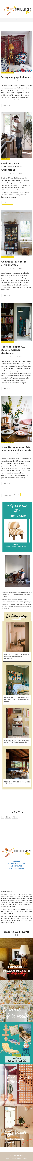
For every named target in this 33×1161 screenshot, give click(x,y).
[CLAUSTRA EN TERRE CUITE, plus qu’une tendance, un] (16, 1085)
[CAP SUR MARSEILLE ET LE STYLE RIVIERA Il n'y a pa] (16, 1126)
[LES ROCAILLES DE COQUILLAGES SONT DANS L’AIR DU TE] (16, 1001)
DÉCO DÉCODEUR (8, 72)
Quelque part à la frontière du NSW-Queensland (12, 166)
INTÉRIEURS (5, 158)
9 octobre (12, 80)
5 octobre (12, 454)
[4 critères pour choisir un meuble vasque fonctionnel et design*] (17, 723)
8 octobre (12, 173)
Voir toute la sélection (17, 516)
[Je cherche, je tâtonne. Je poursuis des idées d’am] (16, 959)
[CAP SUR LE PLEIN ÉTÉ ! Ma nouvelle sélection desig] (16, 1043)
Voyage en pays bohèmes (16, 77)
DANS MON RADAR (8, 342)
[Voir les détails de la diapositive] (15, 531)
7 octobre (12, 268)
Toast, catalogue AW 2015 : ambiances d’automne (13, 349)
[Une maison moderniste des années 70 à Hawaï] (17, 764)
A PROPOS (16, 861)
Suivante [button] (29, 534)
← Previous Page (7, 495)
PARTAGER (21, 80)
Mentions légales (16, 868)
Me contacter (16, 866)
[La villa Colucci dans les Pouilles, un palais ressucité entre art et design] (17, 680)
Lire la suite (7, 105)
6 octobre (12, 356)
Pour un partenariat (16, 863)
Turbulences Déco (16, 1155)
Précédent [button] (5, 534)
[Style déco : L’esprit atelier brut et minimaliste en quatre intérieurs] (17, 637)
